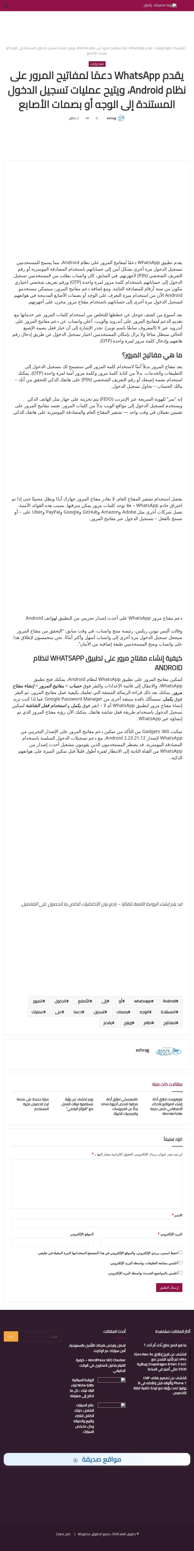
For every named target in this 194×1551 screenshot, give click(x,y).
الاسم (177, 1215)
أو (120, 1001)
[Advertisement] (97, 27)
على (58, 1012)
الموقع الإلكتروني (82, 1234)
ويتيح (128, 1022)
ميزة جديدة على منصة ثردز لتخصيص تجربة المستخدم (33, 1104)
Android (169, 1001)
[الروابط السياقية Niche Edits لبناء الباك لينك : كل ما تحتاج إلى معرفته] (112, 1386)
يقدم (108, 1022)
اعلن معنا (64, 1534)
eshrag (111, 118)
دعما (78, 1012)
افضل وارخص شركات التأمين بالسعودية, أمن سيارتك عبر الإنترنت (97, 1348)
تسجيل (99, 1012)
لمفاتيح (169, 1022)
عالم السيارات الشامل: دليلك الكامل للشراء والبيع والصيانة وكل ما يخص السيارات (84, 1418)
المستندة (168, 1012)
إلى (104, 1001)
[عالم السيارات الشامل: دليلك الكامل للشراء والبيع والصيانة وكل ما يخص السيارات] (112, 1412)
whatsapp (142, 1001)
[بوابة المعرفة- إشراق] (160, 6)
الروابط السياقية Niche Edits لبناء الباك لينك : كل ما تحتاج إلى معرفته (82, 1388)
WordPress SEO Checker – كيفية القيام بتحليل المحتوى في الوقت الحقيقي (101, 1365)
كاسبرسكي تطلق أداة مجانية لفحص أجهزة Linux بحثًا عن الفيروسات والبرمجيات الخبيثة (119, 1106)
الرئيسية (180, 48)
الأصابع (84, 1001)
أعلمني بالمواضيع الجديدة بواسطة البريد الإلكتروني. (143, 1273)
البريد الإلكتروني (170, 1234)
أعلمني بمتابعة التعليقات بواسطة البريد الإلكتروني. (144, 1263)
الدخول (60, 1001)
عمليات (37, 1012)
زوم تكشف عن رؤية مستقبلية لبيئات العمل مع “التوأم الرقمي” (77, 1104)
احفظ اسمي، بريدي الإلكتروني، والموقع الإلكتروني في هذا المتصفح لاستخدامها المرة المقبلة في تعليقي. (107, 1253)
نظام (148, 1022)
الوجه (144, 1012)
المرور (38, 1001)
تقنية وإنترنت (163, 48)
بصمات (122, 1012)
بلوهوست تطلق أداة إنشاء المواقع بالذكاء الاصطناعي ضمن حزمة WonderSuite (166, 1106)
